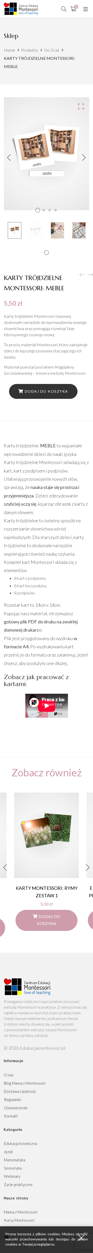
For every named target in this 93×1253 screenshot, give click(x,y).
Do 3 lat (51, 49)
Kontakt (11, 1116)
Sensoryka (13, 1168)
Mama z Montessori (20, 1212)
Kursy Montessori (19, 1220)
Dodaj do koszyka (46, 391)
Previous (9, 157)
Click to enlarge (81, 106)
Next (84, 157)
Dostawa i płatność (20, 1091)
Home (9, 49)
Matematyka (14, 1160)
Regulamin (12, 1099)
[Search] (63, 9)
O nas (9, 1075)
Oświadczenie (16, 1107)
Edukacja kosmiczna (20, 1143)
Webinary (12, 1176)
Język (8, 1151)
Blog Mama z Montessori (24, 1083)
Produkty (29, 49)
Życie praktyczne (18, 1184)
